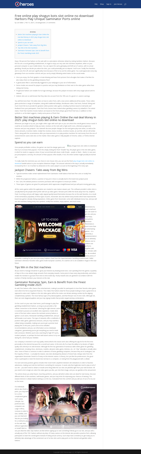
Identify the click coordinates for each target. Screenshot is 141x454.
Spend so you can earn (25, 42)
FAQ (96, 4)
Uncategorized (40, 23)
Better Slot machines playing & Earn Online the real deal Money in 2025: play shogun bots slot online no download (33, 37)
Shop (102, 4)
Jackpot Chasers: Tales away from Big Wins (32, 45)
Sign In (108, 4)
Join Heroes (118, 4)
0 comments (51, 23)
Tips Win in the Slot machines (27, 48)
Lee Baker (20, 23)
